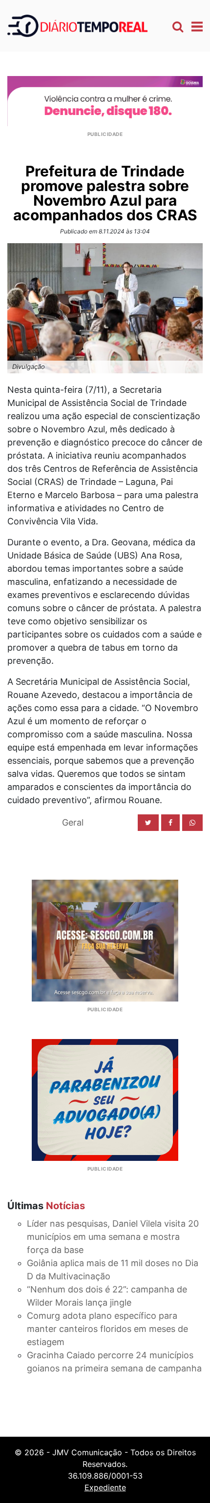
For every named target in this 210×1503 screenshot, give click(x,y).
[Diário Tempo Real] (77, 25)
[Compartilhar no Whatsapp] (192, 822)
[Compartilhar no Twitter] (148, 822)
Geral (73, 822)
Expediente (105, 1487)
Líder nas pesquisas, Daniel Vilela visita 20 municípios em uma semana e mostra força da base (113, 1236)
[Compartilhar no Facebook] (170, 822)
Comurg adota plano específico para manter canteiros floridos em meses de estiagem (107, 1328)
